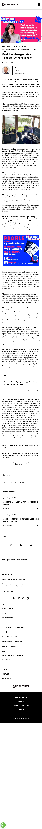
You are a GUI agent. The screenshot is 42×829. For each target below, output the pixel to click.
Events (4, 669)
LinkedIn (5, 447)
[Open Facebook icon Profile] (21, 545)
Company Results (9, 646)
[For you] (38, 559)
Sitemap (21, 709)
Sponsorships (7, 618)
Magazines (6, 679)
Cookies (21, 701)
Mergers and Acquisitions (12, 641)
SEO (25, 46)
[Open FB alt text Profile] (28, 598)
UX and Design (7, 608)
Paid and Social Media (11, 637)
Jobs (3, 664)
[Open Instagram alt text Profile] (23, 598)
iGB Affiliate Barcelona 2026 (13, 655)
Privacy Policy (21, 697)
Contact (5, 674)
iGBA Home (6, 46)
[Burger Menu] (39, 5)
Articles (17, 46)
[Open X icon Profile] (31, 545)
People (4, 632)
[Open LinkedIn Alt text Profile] (14, 598)
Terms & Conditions (21, 705)
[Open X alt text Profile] (19, 598)
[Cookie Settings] (3, 825)
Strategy (5, 613)
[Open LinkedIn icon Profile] (11, 545)
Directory (6, 660)
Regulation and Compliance (13, 627)
